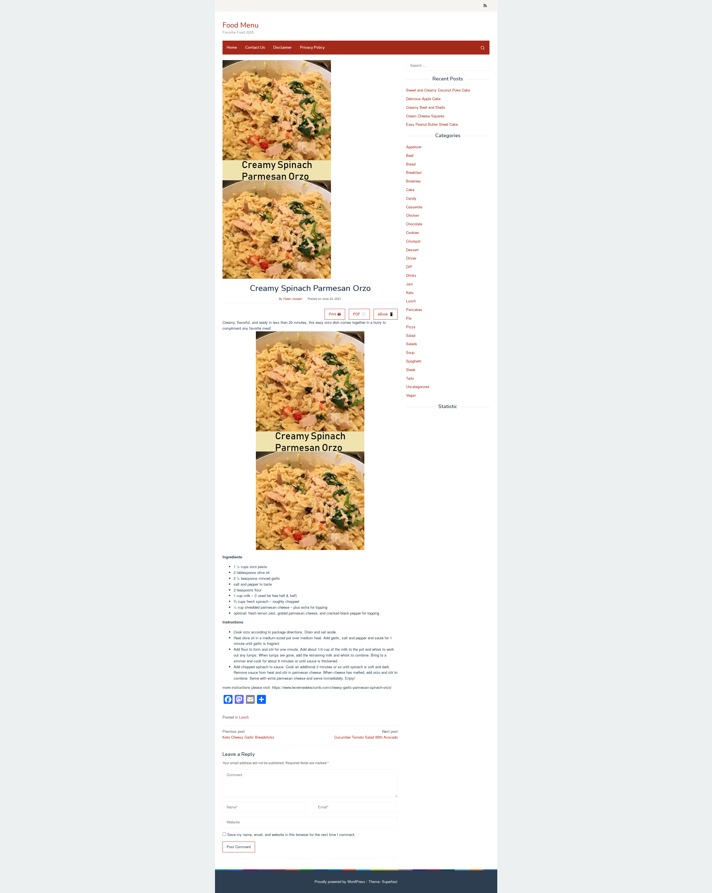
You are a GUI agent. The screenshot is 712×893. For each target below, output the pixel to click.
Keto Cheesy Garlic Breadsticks (248, 734)
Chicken (412, 215)
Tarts (410, 378)
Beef (410, 155)
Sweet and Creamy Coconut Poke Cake (438, 90)
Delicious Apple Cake (423, 99)
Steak (411, 369)
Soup (410, 352)
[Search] (483, 48)
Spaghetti (413, 361)
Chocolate (414, 224)
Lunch (244, 717)
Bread (411, 164)
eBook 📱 (386, 314)
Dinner (411, 258)
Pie (408, 318)
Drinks (411, 275)
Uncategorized (417, 386)
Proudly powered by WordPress (340, 881)
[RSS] (485, 6)
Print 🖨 (335, 314)
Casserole (414, 206)
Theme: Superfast (383, 881)
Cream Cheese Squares (425, 116)
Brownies (413, 181)
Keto (410, 292)
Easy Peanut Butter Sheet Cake (432, 124)
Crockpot (413, 241)
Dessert (412, 249)
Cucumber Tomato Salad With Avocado (366, 734)
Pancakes (414, 309)
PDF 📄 (359, 314)
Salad (410, 335)
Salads (411, 344)
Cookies (412, 232)
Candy (411, 198)
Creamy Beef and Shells (425, 107)
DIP (409, 267)
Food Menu (240, 25)
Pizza (410, 327)
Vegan (411, 395)
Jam (409, 284)
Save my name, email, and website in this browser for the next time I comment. (291, 834)
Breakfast (414, 172)
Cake (410, 190)
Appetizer (413, 147)
